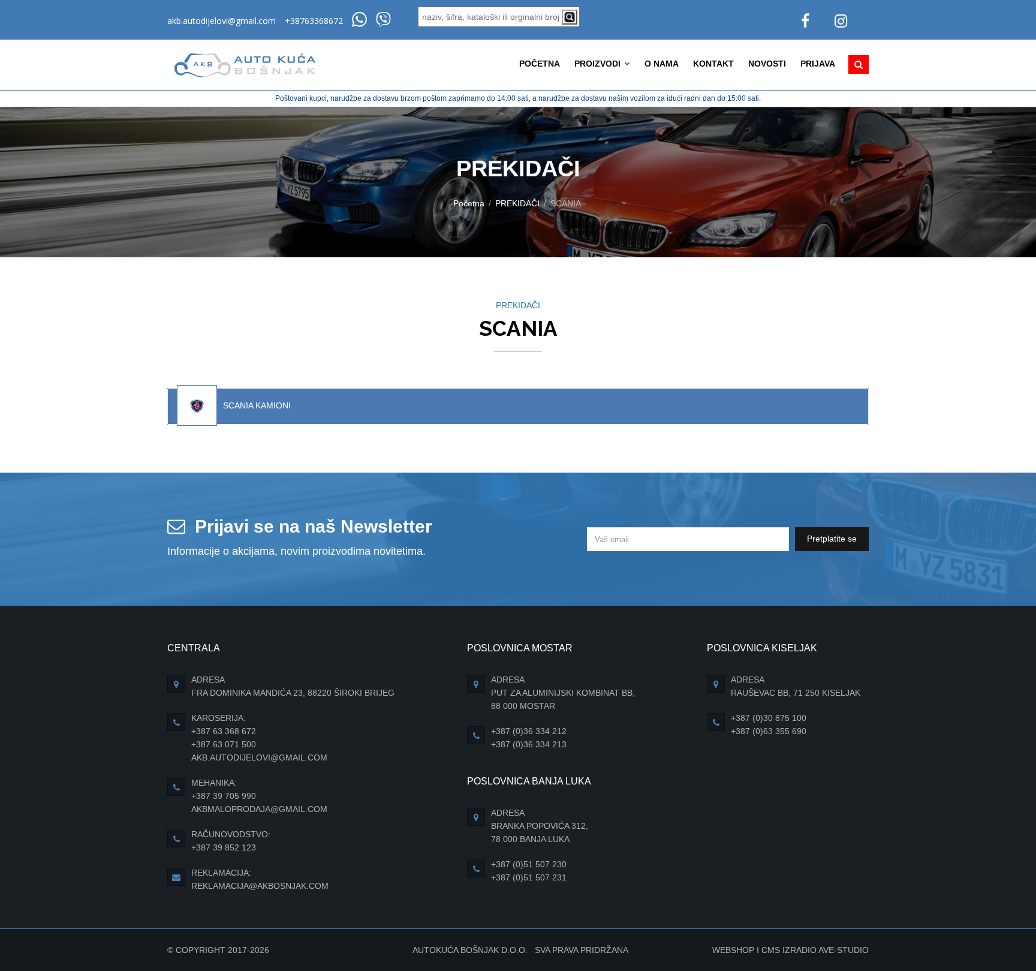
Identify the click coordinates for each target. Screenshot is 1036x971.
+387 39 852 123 (223, 847)
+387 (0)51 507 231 (529, 877)
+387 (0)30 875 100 (768, 718)
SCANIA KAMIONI (257, 405)
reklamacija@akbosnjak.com (260, 886)
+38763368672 (314, 20)
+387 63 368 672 (223, 731)
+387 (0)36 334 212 (529, 731)
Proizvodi (598, 63)
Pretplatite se (832, 538)
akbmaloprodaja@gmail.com (259, 809)
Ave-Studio (843, 950)
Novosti (767, 63)
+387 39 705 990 (223, 796)
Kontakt (713, 63)
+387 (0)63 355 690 (768, 731)
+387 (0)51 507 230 (529, 864)
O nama (662, 63)
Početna (539, 63)
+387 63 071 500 (223, 744)
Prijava (817, 63)
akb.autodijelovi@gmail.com (221, 20)
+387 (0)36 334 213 (529, 744)
